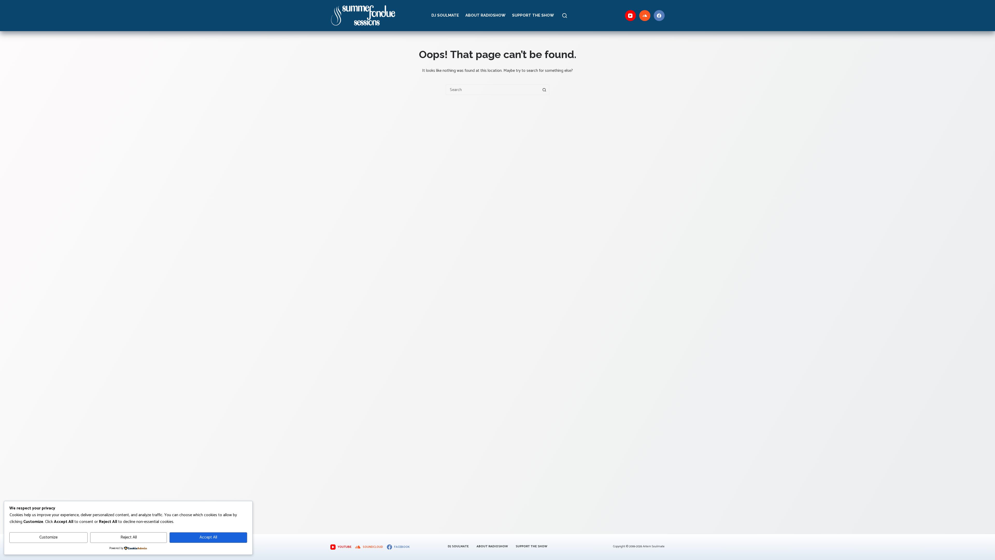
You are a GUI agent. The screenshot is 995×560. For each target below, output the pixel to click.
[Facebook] (659, 15)
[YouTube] (630, 15)
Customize (48, 537)
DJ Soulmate (445, 15)
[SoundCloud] (644, 15)
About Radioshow (485, 15)
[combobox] (492, 90)
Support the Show (533, 15)
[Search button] (544, 90)
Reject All (128, 537)
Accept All (208, 537)
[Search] (564, 15)
